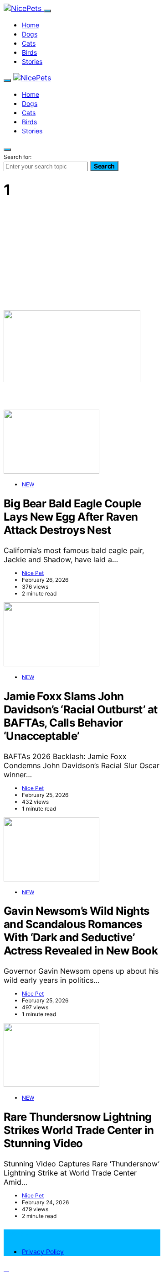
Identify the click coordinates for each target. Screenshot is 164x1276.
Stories (32, 61)
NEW (28, 484)
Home (30, 25)
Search (104, 166)
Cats (29, 43)
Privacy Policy (43, 1251)
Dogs (29, 34)
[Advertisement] (82, 254)
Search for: (17, 156)
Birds (29, 52)
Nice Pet (33, 572)
